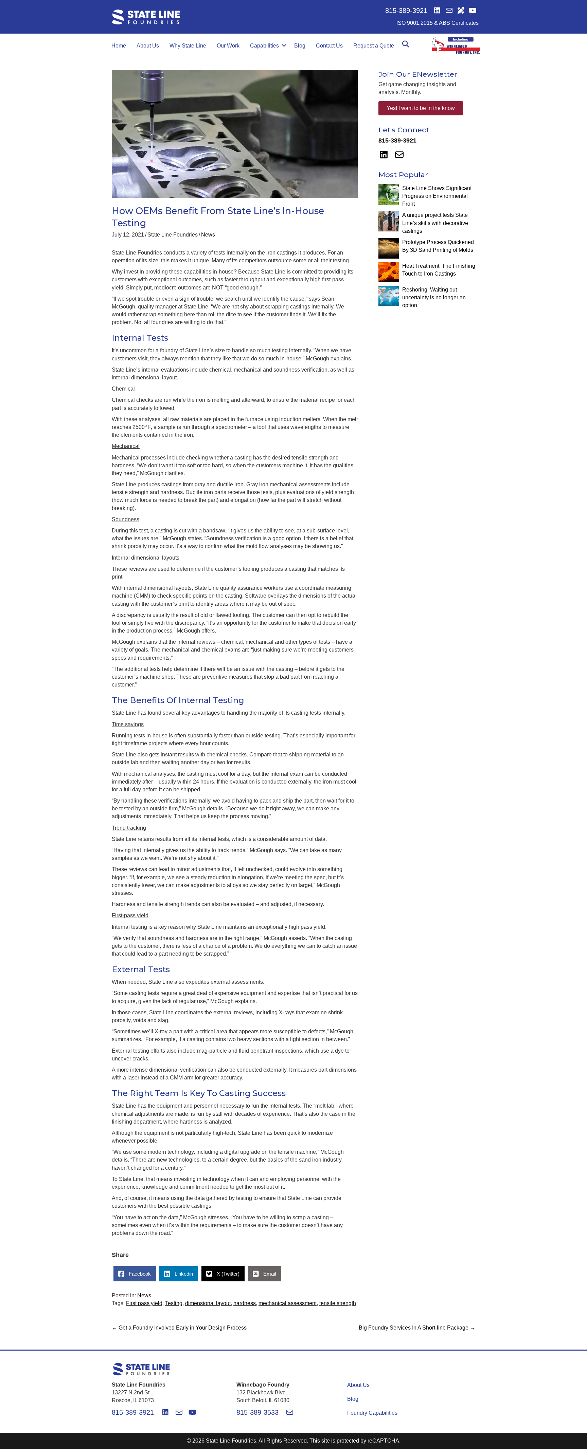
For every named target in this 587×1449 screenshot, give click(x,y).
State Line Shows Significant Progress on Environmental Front (437, 196)
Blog (299, 46)
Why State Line (188, 46)
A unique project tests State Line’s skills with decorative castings (435, 222)
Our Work (228, 46)
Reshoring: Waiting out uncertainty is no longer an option (434, 297)
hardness (244, 1303)
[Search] (405, 44)
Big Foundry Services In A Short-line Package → (417, 1328)
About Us (148, 46)
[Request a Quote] (461, 10)
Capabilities (264, 46)
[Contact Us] (449, 10)
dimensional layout (208, 1303)
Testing (173, 1303)
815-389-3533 (258, 1412)
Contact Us (329, 46)
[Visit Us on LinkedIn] (437, 10)
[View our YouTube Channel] (472, 10)
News (208, 235)
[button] (284, 46)
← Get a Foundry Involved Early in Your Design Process (179, 1328)
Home (118, 46)
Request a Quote (373, 46)
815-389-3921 (407, 10)
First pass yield (144, 1303)
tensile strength (337, 1303)
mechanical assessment (288, 1303)
